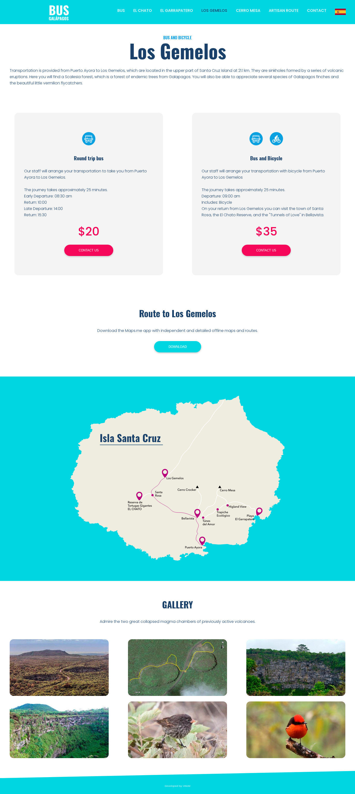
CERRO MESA (248, 10)
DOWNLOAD (178, 347)
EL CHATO (142, 10)
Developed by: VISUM (177, 785)
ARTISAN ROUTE (283, 10)
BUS (121, 10)
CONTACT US (89, 250)
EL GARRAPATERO (176, 10)
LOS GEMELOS (214, 10)
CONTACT (317, 10)
